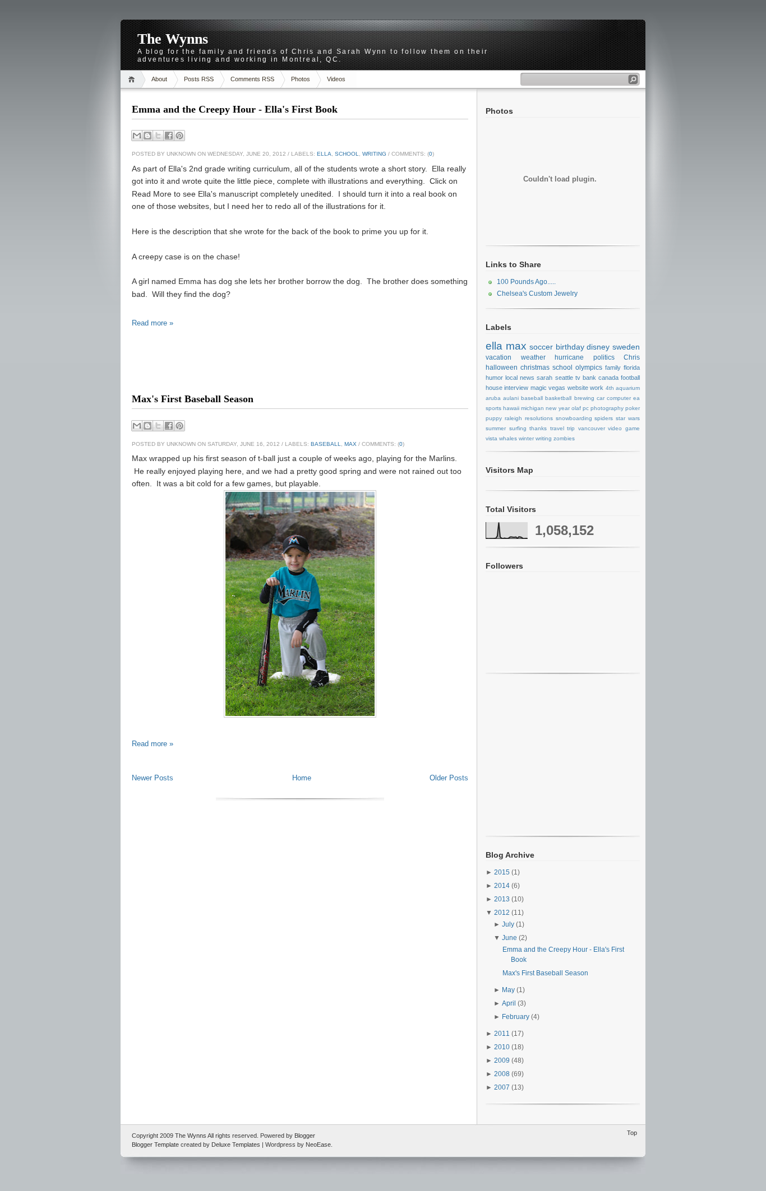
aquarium (628, 388)
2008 (502, 1074)
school (347, 154)
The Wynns (172, 39)
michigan (532, 408)
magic (538, 387)
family (613, 367)
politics (604, 357)
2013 (502, 899)
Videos (336, 79)
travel (557, 428)
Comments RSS (252, 79)
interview (516, 387)
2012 (502, 912)
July (509, 924)
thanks (538, 428)
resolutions (539, 418)
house (494, 387)
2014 (502, 886)
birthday (570, 346)
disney (598, 346)
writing (374, 154)
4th (610, 388)
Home (133, 79)
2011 (502, 1034)
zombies (564, 438)
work (596, 387)
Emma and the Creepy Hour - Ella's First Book (235, 109)
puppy (494, 418)
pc (586, 408)
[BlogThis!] (147, 135)
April (510, 1003)
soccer (541, 346)
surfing (518, 428)
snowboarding (574, 418)
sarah (544, 377)
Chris (632, 357)
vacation (498, 357)
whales (508, 438)
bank (589, 377)
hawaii (511, 408)
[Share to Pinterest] (179, 135)
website (577, 387)
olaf (576, 408)
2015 (502, 872)
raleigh (513, 418)
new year (557, 408)
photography (607, 408)
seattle (564, 377)
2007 (502, 1087)
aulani (511, 398)
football (630, 377)
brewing (584, 398)
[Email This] (136, 135)
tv (577, 377)
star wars (628, 418)
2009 (502, 1060)
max (350, 444)
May (509, 990)
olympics (588, 367)
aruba (493, 398)
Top (632, 1132)
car (601, 398)
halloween (502, 367)
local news (519, 377)
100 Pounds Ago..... (526, 282)
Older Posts (449, 778)
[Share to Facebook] (168, 135)
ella (324, 154)
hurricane (569, 357)
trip (571, 428)
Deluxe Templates (235, 1144)
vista (491, 438)
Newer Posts (152, 778)
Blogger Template (155, 1144)
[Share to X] (158, 135)
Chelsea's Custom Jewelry (537, 293)
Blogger (304, 1135)
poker (632, 408)
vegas (556, 387)
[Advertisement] (300, 370)
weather (533, 357)
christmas (535, 367)
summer (496, 428)
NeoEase (318, 1144)
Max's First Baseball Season (192, 398)
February (516, 1017)
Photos (300, 79)
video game (624, 428)
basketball (558, 398)
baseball (326, 444)
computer (619, 398)
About (159, 79)
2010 (502, 1047)
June (510, 938)
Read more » (152, 323)
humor (494, 377)
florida (632, 367)
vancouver (591, 428)
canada (608, 377)
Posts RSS (199, 79)
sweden (626, 346)
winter (526, 438)
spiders (603, 418)
